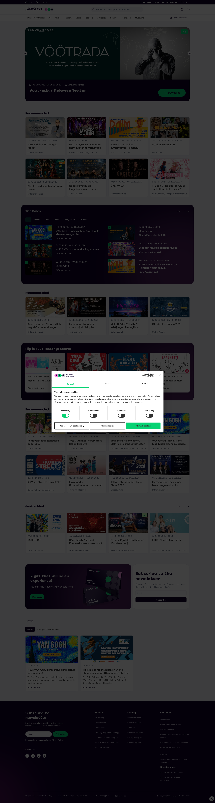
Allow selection (107, 426)
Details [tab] (108, 383)
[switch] (93, 416)
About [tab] (145, 383)
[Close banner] (160, 375)
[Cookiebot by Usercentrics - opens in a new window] (143, 375)
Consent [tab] (70, 384)
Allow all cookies (143, 426)
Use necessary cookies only (71, 426)
